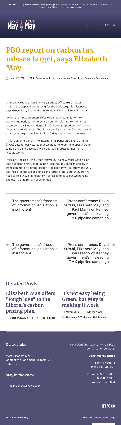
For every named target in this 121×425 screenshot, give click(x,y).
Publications (102, 78)
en (107, 24)
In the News (55, 78)
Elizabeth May (21, 417)
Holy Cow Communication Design (99, 417)
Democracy (42, 78)
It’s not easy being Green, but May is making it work (83, 299)
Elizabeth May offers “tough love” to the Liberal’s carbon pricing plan (30, 302)
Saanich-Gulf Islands (94, 317)
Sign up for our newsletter (25, 386)
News (74, 78)
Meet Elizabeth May (18, 355)
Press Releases (86, 78)
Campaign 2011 (74, 317)
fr (113, 24)
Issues (66, 78)
